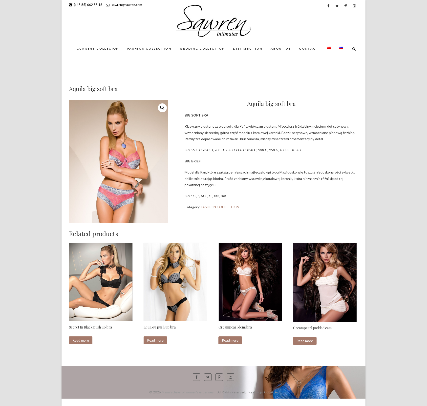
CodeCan (271, 392)
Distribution (247, 48)
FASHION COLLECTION (149, 48)
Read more (80, 340)
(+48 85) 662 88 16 (87, 5)
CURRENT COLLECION (98, 48)
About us (281, 48)
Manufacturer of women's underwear (188, 392)
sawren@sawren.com (126, 5)
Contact (309, 48)
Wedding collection (202, 48)
